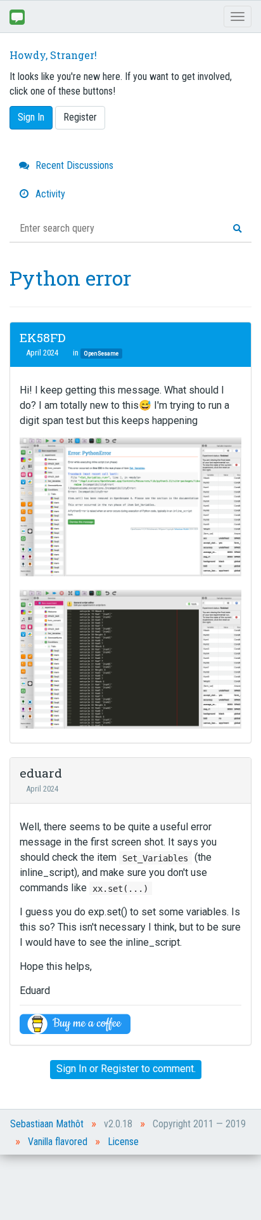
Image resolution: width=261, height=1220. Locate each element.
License (123, 1142)
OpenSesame (101, 353)
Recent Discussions (73, 165)
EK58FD (42, 337)
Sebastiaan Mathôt (47, 1124)
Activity (49, 194)
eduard (41, 773)
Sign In (31, 117)
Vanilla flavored (57, 1142)
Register (80, 117)
